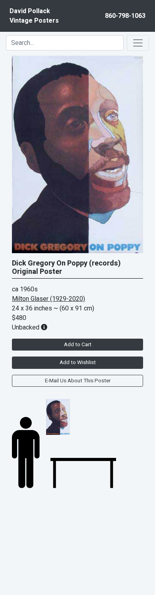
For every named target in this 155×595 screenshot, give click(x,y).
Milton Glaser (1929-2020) (48, 299)
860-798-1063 (125, 16)
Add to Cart (77, 345)
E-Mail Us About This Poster (77, 381)
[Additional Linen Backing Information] (44, 327)
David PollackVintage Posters (34, 15)
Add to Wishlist (78, 362)
